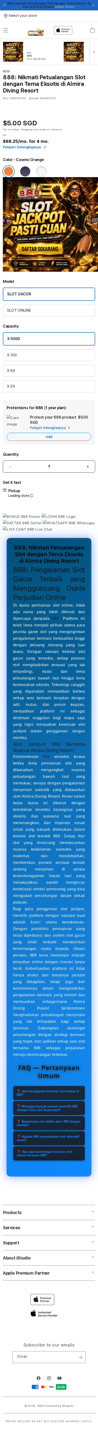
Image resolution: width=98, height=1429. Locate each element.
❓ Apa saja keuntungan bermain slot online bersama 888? (44, 1153)
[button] (5, 30)
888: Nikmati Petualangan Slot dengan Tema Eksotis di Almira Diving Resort (49, 5)
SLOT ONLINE (19, 310)
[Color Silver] (41, 171)
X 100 (12, 355)
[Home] (35, 30)
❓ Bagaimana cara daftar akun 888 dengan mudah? (48, 1123)
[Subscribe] (80, 1357)
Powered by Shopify (58, 1405)
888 (55, 618)
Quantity (11, 454)
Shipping (27, 129)
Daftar (36, 523)
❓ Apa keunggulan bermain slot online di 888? (48, 1093)
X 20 (11, 386)
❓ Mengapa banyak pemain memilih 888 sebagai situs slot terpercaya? (47, 1108)
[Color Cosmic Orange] (8, 171)
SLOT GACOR (19, 294)
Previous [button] (4, 5)
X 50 (11, 370)
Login (70, 517)
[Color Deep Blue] (25, 171)
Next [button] (93, 5)
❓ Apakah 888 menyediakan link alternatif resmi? (48, 1138)
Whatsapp (85, 523)
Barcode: (34, 98)
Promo (34, 517)
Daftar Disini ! (65, 7)
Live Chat (43, 529)
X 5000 (13, 338)
